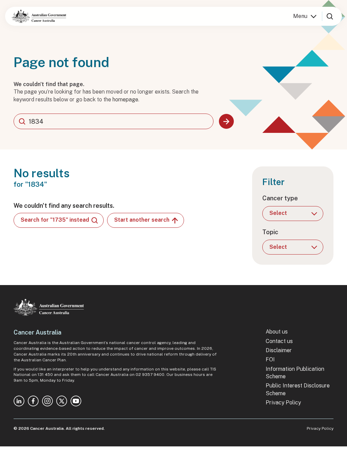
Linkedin (19, 401)
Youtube (75, 401)
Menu (300, 16)
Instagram (47, 401)
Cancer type (280, 198)
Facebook (33, 401)
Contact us (279, 341)
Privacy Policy (283, 402)
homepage (125, 99)
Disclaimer (279, 350)
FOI (270, 359)
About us (277, 331)
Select (278, 213)
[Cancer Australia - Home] (39, 16)
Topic (270, 232)
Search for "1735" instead (55, 220)
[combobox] (113, 121)
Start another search (141, 220)
